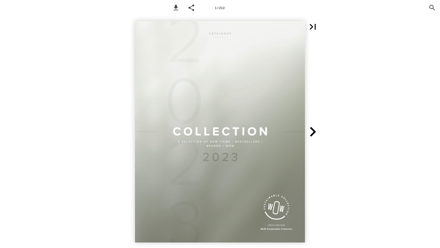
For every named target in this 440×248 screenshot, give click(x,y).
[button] (176, 8)
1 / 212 (220, 8)
